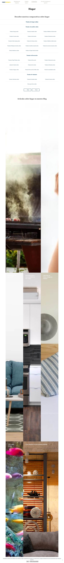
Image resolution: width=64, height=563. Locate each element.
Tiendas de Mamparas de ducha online (14, 45)
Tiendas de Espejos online (14, 69)
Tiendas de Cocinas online (14, 36)
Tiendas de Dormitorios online (49, 36)
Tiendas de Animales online (32, 79)
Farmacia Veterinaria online (14, 79)
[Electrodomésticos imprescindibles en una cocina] (32, 357)
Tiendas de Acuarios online (50, 79)
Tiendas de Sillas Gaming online (14, 41)
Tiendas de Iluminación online (50, 60)
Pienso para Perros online (32, 84)
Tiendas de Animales (32, 74)
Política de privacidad (34, 561)
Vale (27, 561)
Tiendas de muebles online (32, 26)
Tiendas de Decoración (32, 55)
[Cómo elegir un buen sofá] (14, 357)
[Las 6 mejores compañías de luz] (49, 188)
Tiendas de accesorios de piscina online (50, 45)
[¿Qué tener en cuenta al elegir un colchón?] (49, 357)
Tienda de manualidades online (49, 69)
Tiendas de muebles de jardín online (32, 45)
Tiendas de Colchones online (32, 41)
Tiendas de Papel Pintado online (14, 60)
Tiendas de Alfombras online (50, 64)
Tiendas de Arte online (32, 64)
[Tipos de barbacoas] (23, 188)
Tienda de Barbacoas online (14, 50)
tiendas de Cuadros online (14, 64)
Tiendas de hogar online (32, 22)
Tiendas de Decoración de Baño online (32, 69)
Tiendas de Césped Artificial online (32, 50)
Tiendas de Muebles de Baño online (50, 41)
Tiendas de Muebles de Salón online (50, 31)
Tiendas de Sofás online (32, 36)
